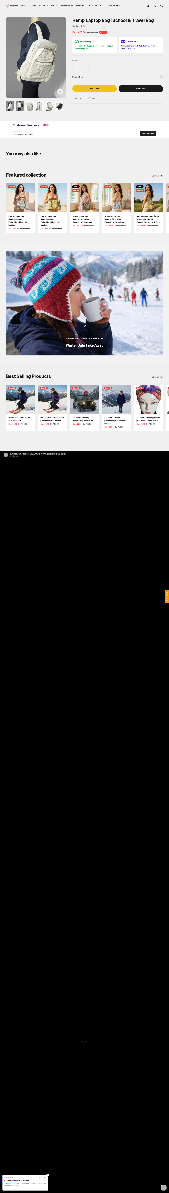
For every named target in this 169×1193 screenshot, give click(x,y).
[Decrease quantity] (76, 66)
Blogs (102, 5)
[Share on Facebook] (81, 98)
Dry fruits (80, 5)
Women (42, 5)
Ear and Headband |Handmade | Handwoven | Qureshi (115, 420)
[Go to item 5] (49, 106)
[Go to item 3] (30, 106)
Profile (24, 5)
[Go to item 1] (10, 106)
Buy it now (140, 88)
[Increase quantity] (86, 66)
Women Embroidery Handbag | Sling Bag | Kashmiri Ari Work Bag (82, 219)
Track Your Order (115, 5)
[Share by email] (93, 98)
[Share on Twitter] (85, 98)
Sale (34, 5)
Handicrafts (65, 5)
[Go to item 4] (40, 106)
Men (52, 5)
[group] (84, 303)
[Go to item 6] (59, 106)
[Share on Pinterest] (89, 98)
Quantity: (76, 60)
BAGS (91, 5)
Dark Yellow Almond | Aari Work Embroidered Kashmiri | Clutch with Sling (148, 219)
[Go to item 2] (20, 106)
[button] (148, 133)
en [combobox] (47, 125)
